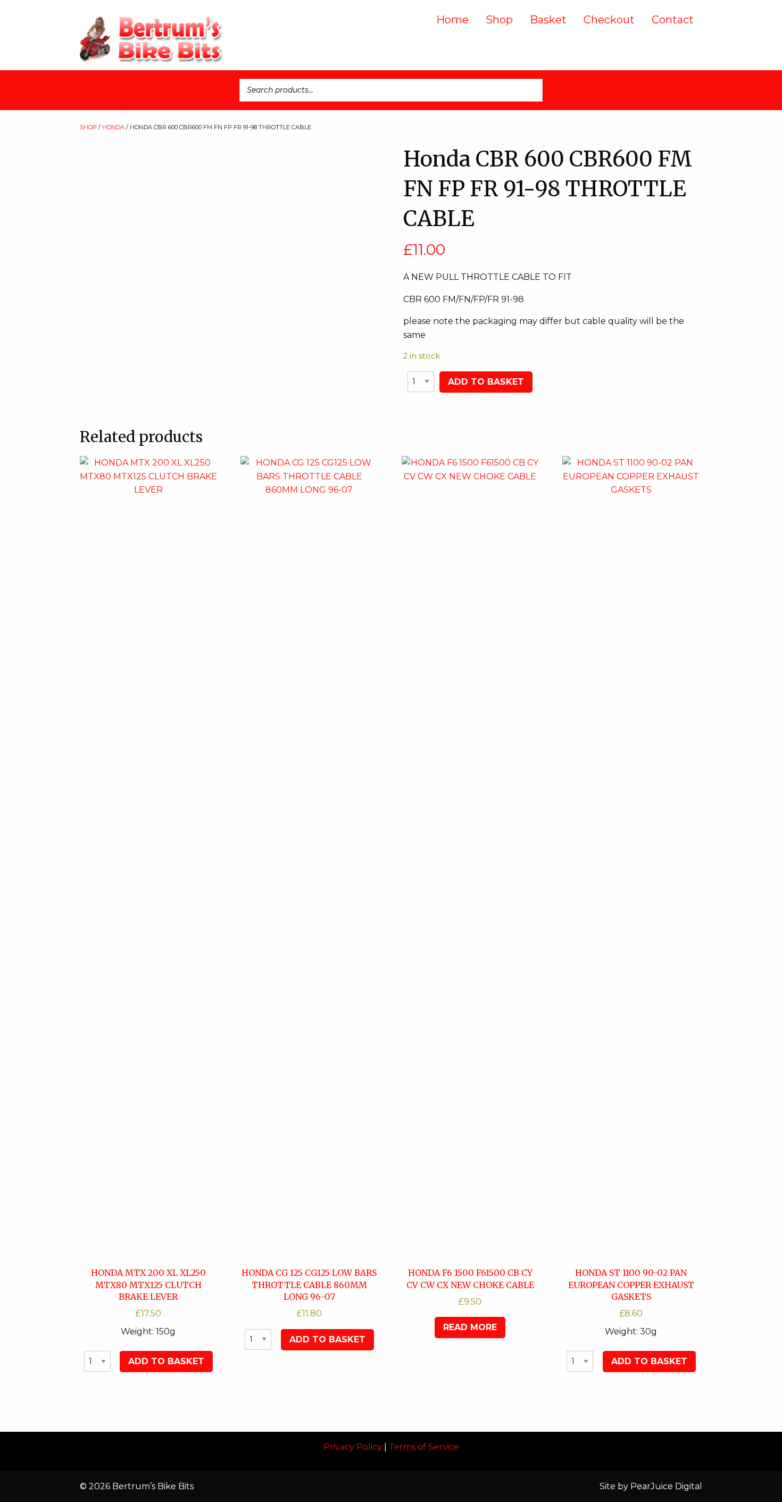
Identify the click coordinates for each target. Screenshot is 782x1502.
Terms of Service (424, 1447)
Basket (548, 19)
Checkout (609, 19)
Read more (470, 1327)
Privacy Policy (352, 1447)
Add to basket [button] (166, 1361)
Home (452, 19)
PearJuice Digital (666, 1486)
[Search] (531, 90)
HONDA (113, 127)
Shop (499, 19)
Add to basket (486, 382)
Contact (673, 19)
